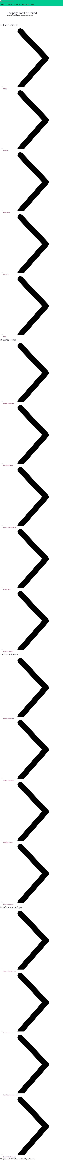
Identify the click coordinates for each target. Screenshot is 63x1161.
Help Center (25, 4)
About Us (17, 4)
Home (2, 4)
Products (9, 4)
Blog (32, 4)
